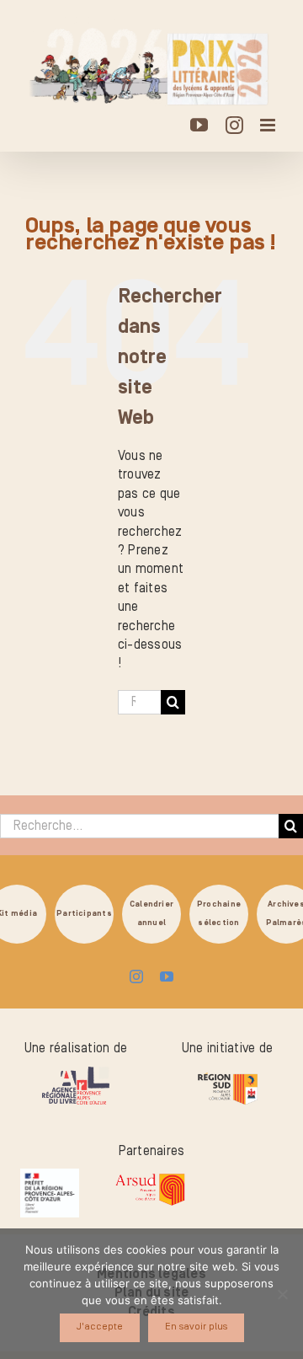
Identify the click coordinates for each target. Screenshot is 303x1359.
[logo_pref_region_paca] (49, 1175)
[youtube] (166, 976)
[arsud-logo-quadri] (150, 1175)
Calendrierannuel (151, 913)
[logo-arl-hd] (75, 1073)
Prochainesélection (219, 913)
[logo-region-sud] (227, 1073)
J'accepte (100, 1326)
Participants (84, 913)
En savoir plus (196, 1326)
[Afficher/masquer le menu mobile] (269, 125)
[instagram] (136, 976)
